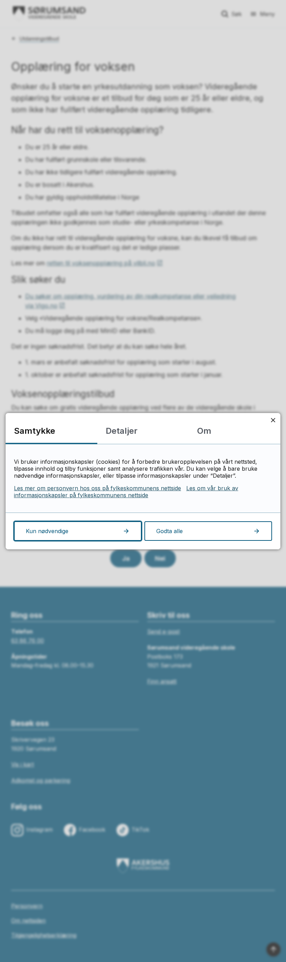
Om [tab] (204, 431)
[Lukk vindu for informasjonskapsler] (273, 420)
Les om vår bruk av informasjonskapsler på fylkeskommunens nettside (126, 492)
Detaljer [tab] (121, 431)
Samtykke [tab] (34, 431)
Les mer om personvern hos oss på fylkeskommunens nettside (97, 488)
